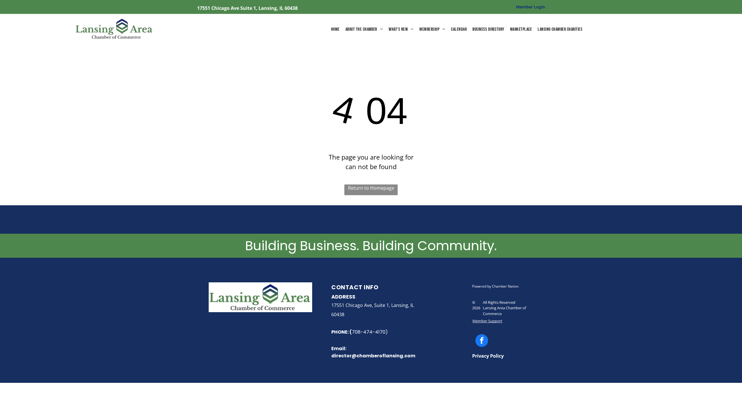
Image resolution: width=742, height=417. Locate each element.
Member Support (487, 320)
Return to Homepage (371, 188)
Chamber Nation (505, 286)
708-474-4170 (368, 332)
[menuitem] (335, 29)
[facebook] (481, 341)
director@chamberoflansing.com (373, 355)
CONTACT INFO (354, 287)
